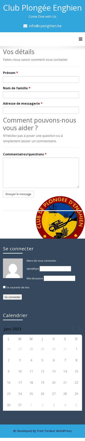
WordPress (64, 431)
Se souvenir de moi (17, 287)
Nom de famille (16, 88)
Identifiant (33, 268)
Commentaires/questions (24, 154)
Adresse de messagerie (22, 103)
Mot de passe (35, 278)
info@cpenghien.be (45, 25)
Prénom (10, 73)
